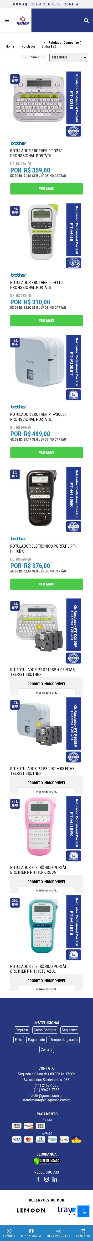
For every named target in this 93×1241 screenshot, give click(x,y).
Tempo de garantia (64, 1039)
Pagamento (36, 1039)
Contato (46, 1049)
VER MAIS (46, 188)
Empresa (22, 1030)
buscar (86, 19)
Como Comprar (45, 1030)
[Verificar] (46, 1164)
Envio (19, 1039)
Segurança (70, 1030)
